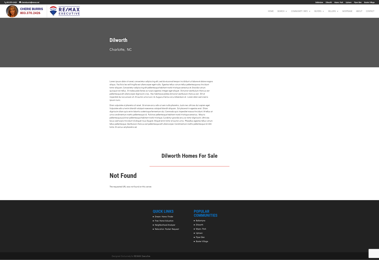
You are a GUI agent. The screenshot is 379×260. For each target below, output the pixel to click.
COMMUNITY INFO (299, 11)
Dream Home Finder (164, 216)
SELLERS (332, 11)
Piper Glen (358, 2)
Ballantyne (319, 2)
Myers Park (338, 2)
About (359, 11)
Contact (370, 11)
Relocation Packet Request (167, 229)
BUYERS (317, 11)
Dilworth (329, 2)
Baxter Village (369, 2)
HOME (271, 11)
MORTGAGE (347, 11)
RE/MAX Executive (142, 256)
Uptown (348, 2)
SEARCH (280, 11)
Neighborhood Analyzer (165, 224)
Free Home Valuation (164, 220)
